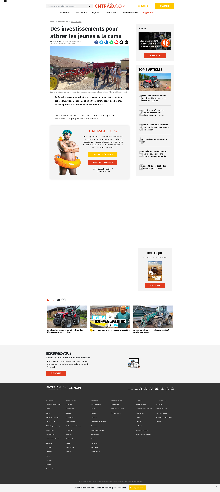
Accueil (52, 22)
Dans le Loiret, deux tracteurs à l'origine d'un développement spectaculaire (155, 127)
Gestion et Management (144, 409)
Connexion (143, 6)
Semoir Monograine (52, 417)
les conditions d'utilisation (134, 481)
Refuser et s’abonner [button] (103, 154)
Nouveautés (64, 12)
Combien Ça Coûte (117, 409)
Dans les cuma (76, 22)
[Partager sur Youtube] (116, 42)
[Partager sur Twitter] (101, 42)
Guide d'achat (116, 400)
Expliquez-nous (137, 488)
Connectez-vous (103, 171)
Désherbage (70, 447)
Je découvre (155, 285)
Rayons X (96, 12)
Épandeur (49, 447)
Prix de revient (116, 413)
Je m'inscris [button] (56, 373)
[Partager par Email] (126, 42)
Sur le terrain (63, 22)
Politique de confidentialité (164, 417)
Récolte (48, 464)
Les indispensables (141, 430)
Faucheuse (94, 447)
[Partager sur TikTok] (121, 42)
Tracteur (48, 409)
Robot (48, 456)
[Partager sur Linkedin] (106, 42)
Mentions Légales (161, 413)
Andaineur (94, 443)
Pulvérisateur (50, 430)
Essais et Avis (81, 12)
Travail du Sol (50, 421)
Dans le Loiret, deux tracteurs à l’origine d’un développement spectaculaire (65, 331)
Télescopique (70, 409)
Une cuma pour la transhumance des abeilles (111, 330)
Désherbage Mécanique (53, 426)
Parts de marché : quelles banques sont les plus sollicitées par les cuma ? (152, 112)
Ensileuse (49, 443)
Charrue (93, 409)
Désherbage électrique (53, 404)
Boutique (159, 404)
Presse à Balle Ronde (97, 430)
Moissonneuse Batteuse (53, 439)
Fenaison (49, 451)
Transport (49, 460)
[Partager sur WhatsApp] (111, 42)
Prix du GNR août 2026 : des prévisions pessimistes (153, 167)
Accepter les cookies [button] (103, 162)
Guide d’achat (111, 12)
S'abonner (164, 6)
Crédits (158, 421)
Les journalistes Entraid (143, 434)
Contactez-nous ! (161, 409)
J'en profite (155, 56)
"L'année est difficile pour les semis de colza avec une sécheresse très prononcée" (154, 154)
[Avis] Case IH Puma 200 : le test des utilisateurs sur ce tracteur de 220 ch (153, 98)
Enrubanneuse (95, 404)
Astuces (138, 421)
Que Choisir (115, 404)
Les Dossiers (139, 426)
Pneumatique (50, 469)
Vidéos (138, 417)
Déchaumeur (95, 451)
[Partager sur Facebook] (96, 42)
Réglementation (130, 12)
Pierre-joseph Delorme (57, 41)
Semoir (48, 413)
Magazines (147, 12)
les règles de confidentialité (115, 481)
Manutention (50, 434)
